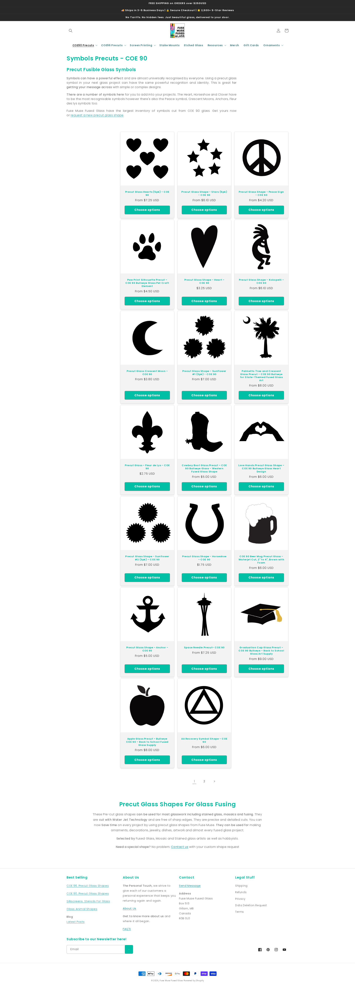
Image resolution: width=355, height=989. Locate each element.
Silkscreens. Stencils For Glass (88, 901)
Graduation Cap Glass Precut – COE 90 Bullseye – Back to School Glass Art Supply (261, 651)
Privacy (240, 899)
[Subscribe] (129, 949)
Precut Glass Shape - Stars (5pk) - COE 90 (204, 193)
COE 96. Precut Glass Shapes (88, 886)
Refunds (240, 892)
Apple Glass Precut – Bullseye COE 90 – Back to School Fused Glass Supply (147, 742)
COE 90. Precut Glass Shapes (88, 893)
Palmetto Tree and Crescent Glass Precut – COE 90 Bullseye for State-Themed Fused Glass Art (261, 376)
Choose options (147, 210)
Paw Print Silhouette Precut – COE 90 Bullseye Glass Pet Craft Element (147, 283)
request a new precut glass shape (97, 115)
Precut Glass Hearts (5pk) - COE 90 (147, 193)
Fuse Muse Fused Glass (171, 980)
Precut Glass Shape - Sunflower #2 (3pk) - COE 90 (147, 558)
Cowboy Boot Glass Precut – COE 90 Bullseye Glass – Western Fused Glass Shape (204, 468)
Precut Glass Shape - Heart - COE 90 (204, 281)
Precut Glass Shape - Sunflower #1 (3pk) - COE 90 (204, 373)
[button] (71, 31)
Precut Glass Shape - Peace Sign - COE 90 (261, 193)
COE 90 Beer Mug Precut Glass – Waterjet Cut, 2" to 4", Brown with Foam (261, 559)
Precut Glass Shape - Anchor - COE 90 (147, 649)
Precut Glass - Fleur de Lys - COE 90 (147, 467)
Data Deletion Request (251, 905)
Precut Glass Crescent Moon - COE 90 (147, 373)
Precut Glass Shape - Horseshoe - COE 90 (204, 558)
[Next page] (214, 781)
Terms (239, 912)
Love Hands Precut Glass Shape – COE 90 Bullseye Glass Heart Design (261, 468)
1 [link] (194, 781)
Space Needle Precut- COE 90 (204, 647)
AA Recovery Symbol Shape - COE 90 (204, 740)
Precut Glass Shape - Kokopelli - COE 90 (261, 281)
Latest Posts (75, 922)
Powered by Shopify (194, 980)
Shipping (241, 886)
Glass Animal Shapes (82, 909)
